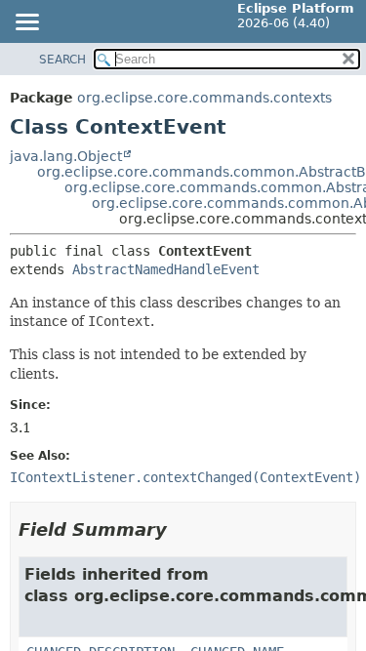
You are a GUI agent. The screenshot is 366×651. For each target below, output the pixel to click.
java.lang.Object (66, 156)
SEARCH (62, 59)
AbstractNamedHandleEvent (166, 269)
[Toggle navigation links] (26, 23)
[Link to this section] (180, 529)
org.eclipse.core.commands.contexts (204, 97)
